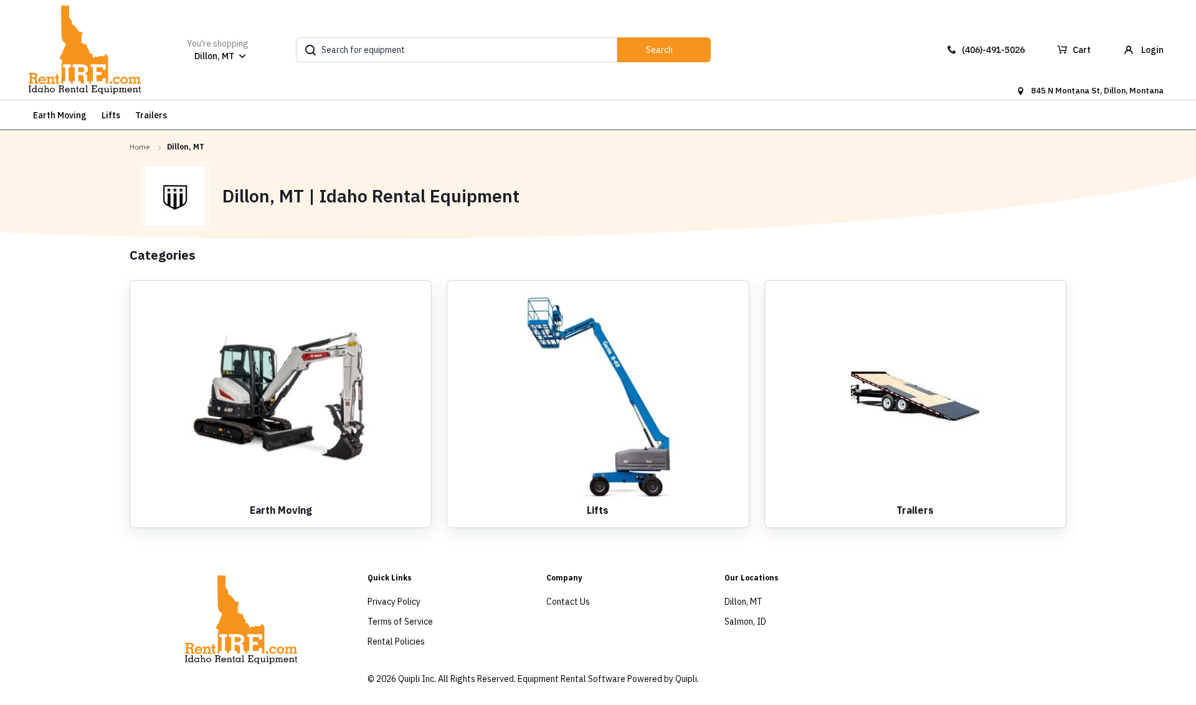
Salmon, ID (745, 621)
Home (140, 146)
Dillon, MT (743, 601)
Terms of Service (400, 621)
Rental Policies (396, 641)
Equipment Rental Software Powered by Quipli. (608, 678)
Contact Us (568, 601)
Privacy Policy (394, 601)
